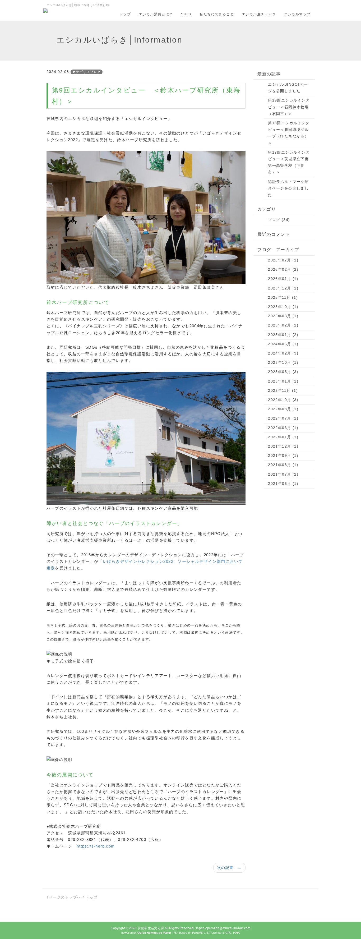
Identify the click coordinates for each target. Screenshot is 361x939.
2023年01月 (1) (283, 381)
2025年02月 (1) (283, 325)
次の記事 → (229, 868)
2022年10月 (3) (283, 400)
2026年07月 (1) (283, 260)
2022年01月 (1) (283, 437)
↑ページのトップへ (64, 897)
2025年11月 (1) (283, 297)
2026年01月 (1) (283, 279)
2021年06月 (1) (283, 483)
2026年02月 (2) (283, 269)
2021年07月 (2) (283, 474)
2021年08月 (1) (283, 465)
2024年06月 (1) (283, 344)
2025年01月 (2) (283, 335)
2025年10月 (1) (283, 307)
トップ (125, 14)
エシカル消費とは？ (156, 14)
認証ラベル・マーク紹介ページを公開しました (288, 188)
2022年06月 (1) (283, 428)
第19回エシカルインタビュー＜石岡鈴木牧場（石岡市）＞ (288, 107)
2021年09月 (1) (283, 455)
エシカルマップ (297, 14)
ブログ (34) (279, 220)
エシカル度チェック (259, 14)
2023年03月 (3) (283, 372)
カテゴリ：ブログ (86, 72)
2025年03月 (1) (283, 316)
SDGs (186, 14)
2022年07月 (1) (283, 418)
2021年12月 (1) (283, 446)
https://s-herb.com (96, 846)
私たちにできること (217, 14)
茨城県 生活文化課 (150, 928)
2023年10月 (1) (283, 362)
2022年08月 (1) (283, 409)
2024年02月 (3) (283, 353)
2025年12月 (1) (283, 288)
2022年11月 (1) (283, 390)
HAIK (236, 932)
